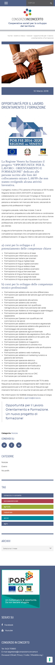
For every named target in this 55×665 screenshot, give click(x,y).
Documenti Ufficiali (9, 655)
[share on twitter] (4, 445)
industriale (8, 512)
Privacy (20, 655)
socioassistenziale (11, 501)
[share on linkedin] (19, 445)
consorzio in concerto (12, 495)
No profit (5, 470)
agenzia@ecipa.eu (32, 398)
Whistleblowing (36, 655)
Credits (26, 655)
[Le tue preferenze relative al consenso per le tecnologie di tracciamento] (50, 660)
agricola (7, 507)
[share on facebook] (11, 445)
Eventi (4, 466)
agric (6, 524)
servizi (6, 518)
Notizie (14, 433)
